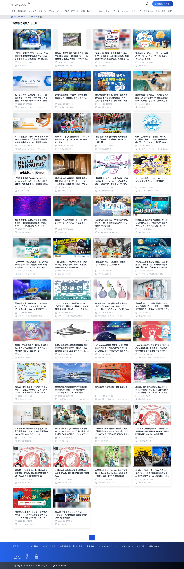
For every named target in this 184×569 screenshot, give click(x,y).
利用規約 (90, 546)
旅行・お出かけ (87, 11)
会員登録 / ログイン (162, 4)
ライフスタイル (146, 11)
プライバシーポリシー (107, 546)
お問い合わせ (154, 546)
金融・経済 (160, 11)
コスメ (134, 11)
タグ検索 (31, 16)
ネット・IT (110, 11)
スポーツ (42, 11)
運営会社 (16, 546)
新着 (13, 11)
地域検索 (22, 11)
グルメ (100, 11)
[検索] (147, 3)
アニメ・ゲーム (55, 11)
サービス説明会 (48, 546)
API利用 (140, 546)
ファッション (123, 11)
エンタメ (32, 11)
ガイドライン (127, 546)
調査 (170, 11)
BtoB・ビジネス (72, 11)
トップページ (19, 16)
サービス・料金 (31, 546)
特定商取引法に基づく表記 (71, 546)
